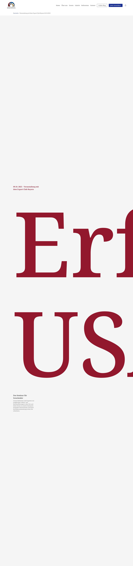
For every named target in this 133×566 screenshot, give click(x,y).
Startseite (15, 13)
